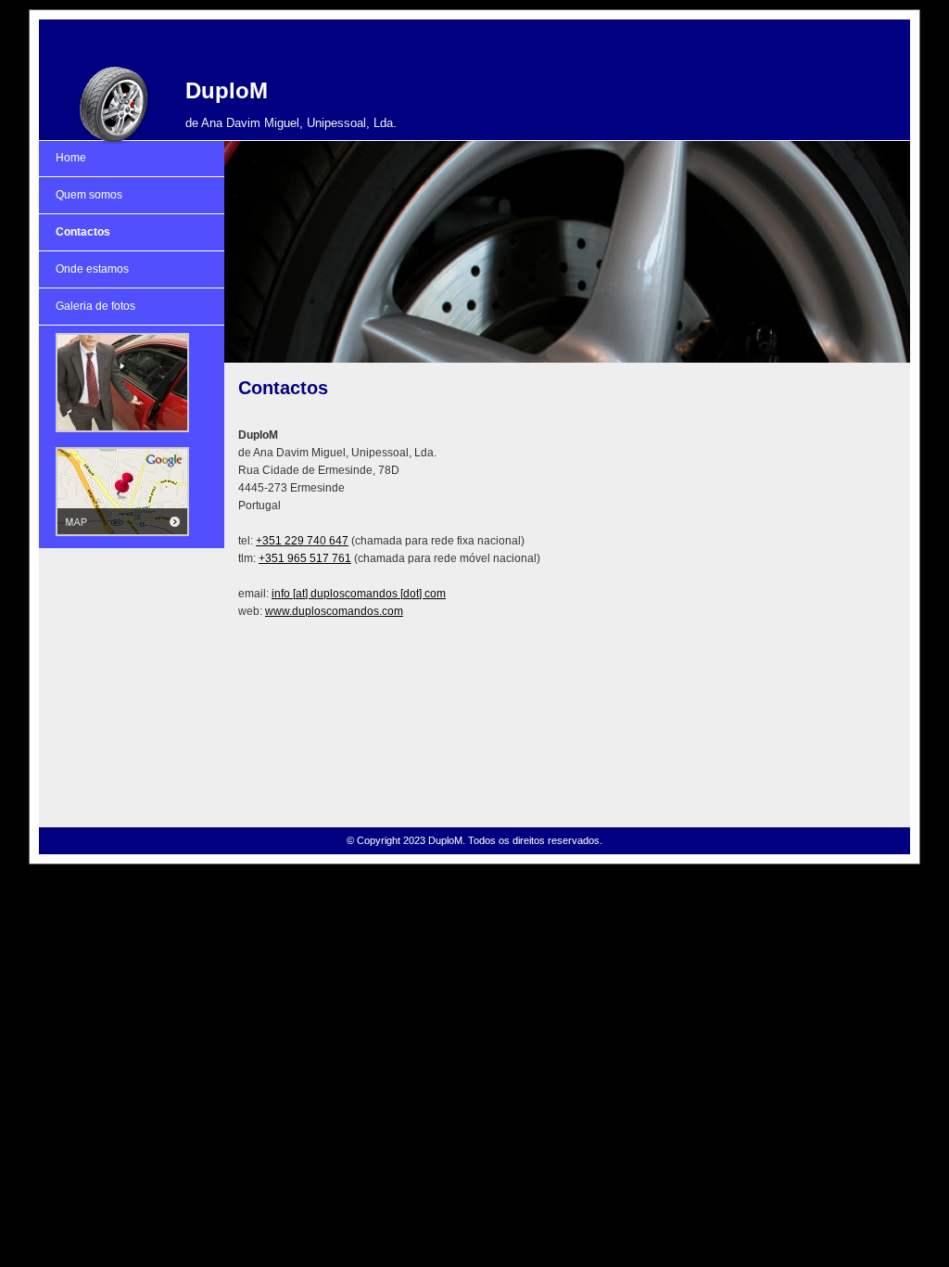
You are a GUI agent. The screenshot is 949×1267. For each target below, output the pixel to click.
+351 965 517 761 (305, 558)
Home (71, 157)
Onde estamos (92, 268)
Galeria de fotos (95, 306)
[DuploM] (113, 105)
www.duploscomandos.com (334, 611)
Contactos (83, 231)
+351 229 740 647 (302, 540)
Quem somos (89, 194)
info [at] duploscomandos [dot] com (359, 593)
